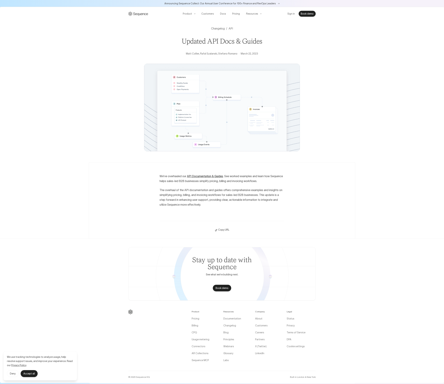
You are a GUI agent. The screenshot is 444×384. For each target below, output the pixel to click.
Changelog (218, 28)
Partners (260, 339)
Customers (207, 13)
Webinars (228, 346)
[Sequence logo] (130, 312)
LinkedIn (259, 353)
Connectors (198, 346)
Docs (224, 14)
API (231, 28)
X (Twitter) (261, 346)
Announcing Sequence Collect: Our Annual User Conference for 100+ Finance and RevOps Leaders (222, 3)
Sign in (291, 13)
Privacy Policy (18, 365)
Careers (259, 332)
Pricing (236, 13)
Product (187, 13)
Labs (226, 360)
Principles (228, 339)
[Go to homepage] (138, 14)
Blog (226, 332)
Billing (195, 325)
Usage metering (200, 339)
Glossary (228, 353)
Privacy (291, 325)
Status (290, 318)
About (258, 318)
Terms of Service (296, 332)
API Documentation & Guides (205, 176)
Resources (252, 13)
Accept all (29, 373)
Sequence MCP (200, 360)
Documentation (232, 318)
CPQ (194, 332)
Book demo (307, 13)
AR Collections (200, 353)
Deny (13, 373)
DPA (289, 339)
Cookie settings (296, 346)
